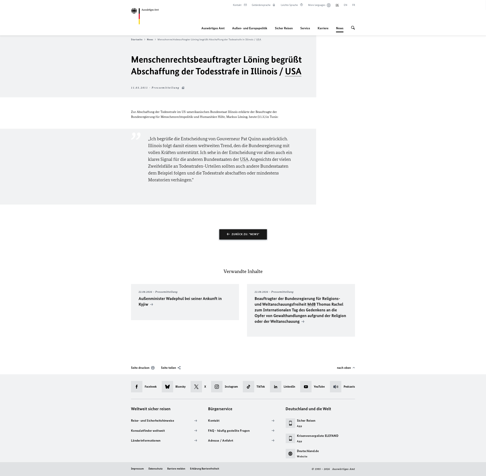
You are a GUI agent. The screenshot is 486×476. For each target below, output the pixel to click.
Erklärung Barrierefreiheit (204, 468)
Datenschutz (155, 468)
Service (305, 28)
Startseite (136, 39)
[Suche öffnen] (353, 28)
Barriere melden (176, 468)
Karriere (323, 28)
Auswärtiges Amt (213, 28)
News (339, 29)
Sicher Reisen (284, 28)
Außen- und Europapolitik (249, 28)
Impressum (137, 468)
